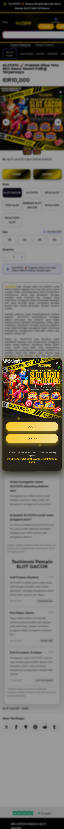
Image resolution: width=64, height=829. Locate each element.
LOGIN (32, 426)
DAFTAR (32, 438)
